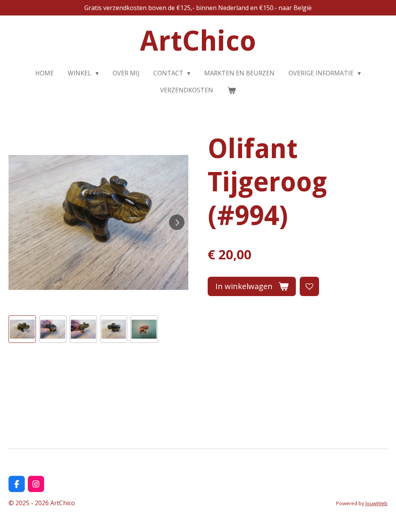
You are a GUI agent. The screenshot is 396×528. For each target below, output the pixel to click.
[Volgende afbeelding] (176, 222)
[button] (22, 329)
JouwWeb (376, 503)
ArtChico (198, 41)
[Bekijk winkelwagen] (231, 90)
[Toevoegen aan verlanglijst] (309, 286)
